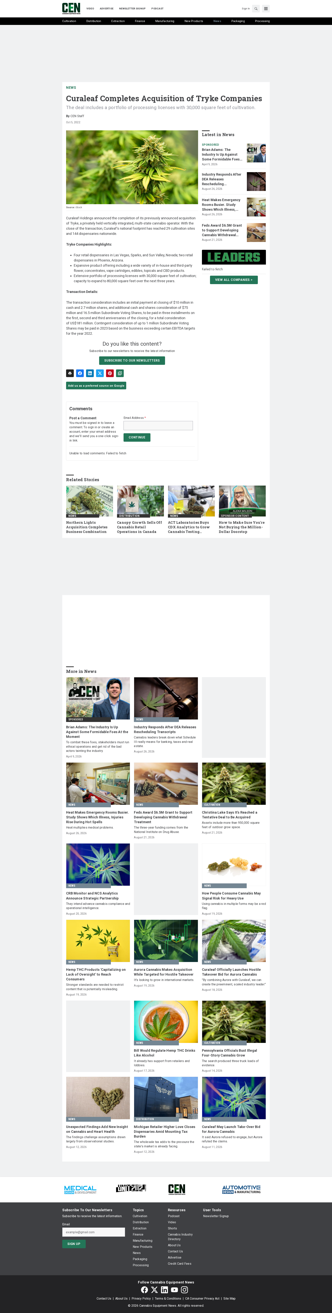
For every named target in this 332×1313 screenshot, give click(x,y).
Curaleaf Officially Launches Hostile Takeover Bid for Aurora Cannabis (231, 972)
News (71, 88)
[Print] (70, 373)
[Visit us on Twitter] (154, 1289)
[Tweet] (100, 373)
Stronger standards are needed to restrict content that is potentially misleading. (95, 987)
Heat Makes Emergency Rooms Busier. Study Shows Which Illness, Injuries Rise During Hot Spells (221, 205)
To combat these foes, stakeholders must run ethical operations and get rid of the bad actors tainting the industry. (97, 746)
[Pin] (110, 373)
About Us (121, 1298)
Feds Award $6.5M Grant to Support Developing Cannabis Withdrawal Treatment (222, 230)
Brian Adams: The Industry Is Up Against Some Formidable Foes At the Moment (221, 155)
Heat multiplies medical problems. (90, 827)
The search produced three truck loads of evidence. (230, 1063)
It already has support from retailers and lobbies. (162, 1063)
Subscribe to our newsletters (132, 360)
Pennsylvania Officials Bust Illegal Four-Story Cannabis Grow (229, 1052)
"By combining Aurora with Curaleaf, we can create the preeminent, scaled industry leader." (234, 982)
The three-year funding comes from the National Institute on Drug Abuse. (161, 830)
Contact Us (104, 1298)
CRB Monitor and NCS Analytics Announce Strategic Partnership (92, 895)
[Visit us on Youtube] (174, 1289)
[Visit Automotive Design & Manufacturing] (241, 1189)
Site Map (229, 1298)
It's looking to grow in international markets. (164, 980)
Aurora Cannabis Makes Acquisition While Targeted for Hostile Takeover (163, 972)
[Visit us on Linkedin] (164, 1289)
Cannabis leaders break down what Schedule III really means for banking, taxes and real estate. (165, 742)
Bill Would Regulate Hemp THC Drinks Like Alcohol (164, 1052)
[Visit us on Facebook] (144, 1289)
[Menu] (266, 8)
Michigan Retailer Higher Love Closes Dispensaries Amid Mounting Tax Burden (164, 1131)
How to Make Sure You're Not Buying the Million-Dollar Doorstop (242, 527)
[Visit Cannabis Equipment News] (177, 1189)
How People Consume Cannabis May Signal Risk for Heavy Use (231, 895)
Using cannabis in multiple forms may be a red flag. (234, 906)
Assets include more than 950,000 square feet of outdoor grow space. (231, 825)
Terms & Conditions (168, 1298)
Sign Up (74, 1244)
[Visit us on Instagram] (184, 1289)
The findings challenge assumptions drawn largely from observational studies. (95, 1139)
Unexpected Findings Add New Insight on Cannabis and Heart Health (97, 1129)
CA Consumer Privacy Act (202, 1298)
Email (66, 1224)
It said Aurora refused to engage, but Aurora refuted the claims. (232, 1139)
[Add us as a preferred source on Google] (120, 373)
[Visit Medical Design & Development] (80, 1189)
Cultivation (212, 804)
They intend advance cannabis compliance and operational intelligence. (98, 906)
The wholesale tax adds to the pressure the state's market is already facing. (164, 1144)
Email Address (135, 417)
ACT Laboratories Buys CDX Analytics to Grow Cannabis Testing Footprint (189, 527)
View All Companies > (234, 279)
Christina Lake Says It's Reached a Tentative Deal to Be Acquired (229, 814)
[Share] (80, 373)
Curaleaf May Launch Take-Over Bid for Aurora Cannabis (231, 1129)
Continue (137, 437)
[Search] (256, 8)
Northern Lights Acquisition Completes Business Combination (86, 527)
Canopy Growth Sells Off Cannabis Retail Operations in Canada (139, 527)
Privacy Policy (141, 1298)
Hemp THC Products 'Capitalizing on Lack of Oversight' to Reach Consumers (96, 974)
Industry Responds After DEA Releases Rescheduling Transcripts (222, 179)
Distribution (129, 515)
